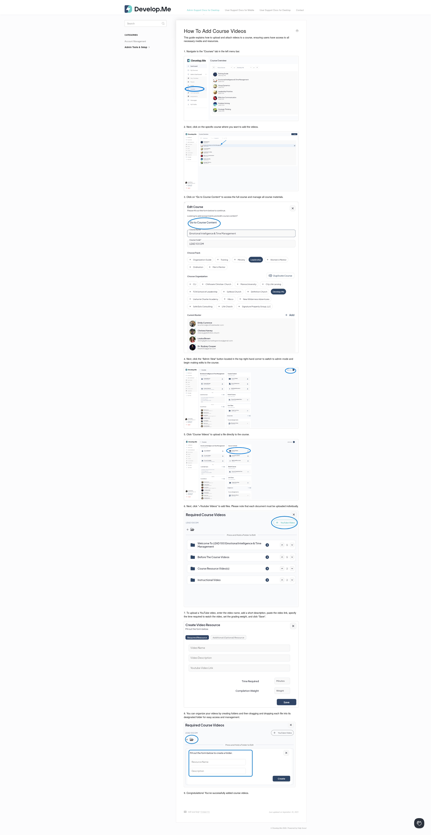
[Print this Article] (297, 31)
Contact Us (205, 811)
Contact (300, 10)
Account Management (135, 41)
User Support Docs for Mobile (239, 10)
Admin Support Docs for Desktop (203, 10)
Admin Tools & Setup (136, 47)
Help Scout (302, 828)
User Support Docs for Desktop (275, 10)
